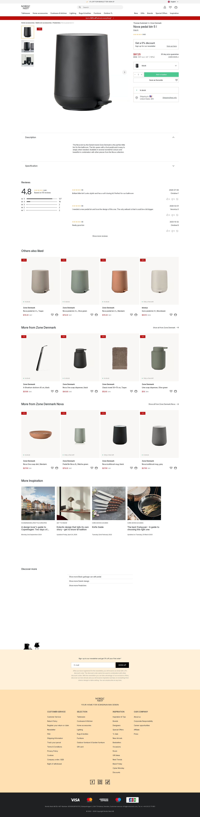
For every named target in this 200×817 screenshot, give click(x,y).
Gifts (142, 13)
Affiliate (136, 730)
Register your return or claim (58, 725)
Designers (116, 725)
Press (136, 734)
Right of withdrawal (54, 764)
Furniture (97, 13)
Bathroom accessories (44, 23)
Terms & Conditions (54, 747)
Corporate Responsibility (143, 721)
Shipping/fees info (170, 98)
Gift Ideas (116, 755)
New (136, 13)
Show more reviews (100, 236)
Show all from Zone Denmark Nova (162, 404)
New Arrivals (117, 738)
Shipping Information (55, 738)
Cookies (50, 755)
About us (137, 717)
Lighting (73, 13)
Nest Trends (117, 760)
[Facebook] (92, 781)
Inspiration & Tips (119, 717)
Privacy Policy (52, 751)
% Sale (115, 734)
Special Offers (161, 13)
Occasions (117, 747)
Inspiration (174, 13)
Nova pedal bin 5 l (68, 23)
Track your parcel (54, 742)
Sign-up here (172, 46)
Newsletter (51, 730)
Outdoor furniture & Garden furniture (91, 742)
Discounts (116, 772)
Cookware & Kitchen (85, 721)
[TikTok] (107, 781)
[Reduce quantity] (135, 74)
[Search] (80, 7)
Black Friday (117, 764)
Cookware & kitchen (58, 13)
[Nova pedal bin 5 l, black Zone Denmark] (83, 72)
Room (115, 751)
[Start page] (25, 7)
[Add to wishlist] (52, 314)
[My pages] (165, 7)
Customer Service (54, 717)
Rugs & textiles (85, 13)
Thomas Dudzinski (140, 23)
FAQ (48, 734)
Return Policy (52, 721)
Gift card (80, 747)
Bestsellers (117, 742)
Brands (150, 13)
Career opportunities (142, 725)
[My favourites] (170, 7)
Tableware (25, 13)
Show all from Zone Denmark (164, 328)
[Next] (124, 72)
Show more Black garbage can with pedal (85, 577)
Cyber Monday (118, 768)
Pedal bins (56, 23)
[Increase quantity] (141, 74)
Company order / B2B (55, 760)
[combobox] (173, 1)
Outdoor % (108, 13)
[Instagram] (100, 781)
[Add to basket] (56, 314)
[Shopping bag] (176, 7)
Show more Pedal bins (77, 585)
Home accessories (40, 13)
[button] (139, 34)
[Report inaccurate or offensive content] (177, 199)
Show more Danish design (79, 581)
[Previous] (42, 72)
